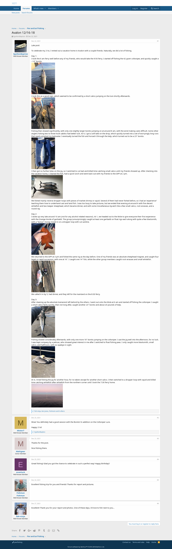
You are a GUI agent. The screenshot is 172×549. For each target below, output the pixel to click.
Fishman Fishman (21, 494)
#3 (158, 438)
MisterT (20, 430)
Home (16, 8)
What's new (38, 8)
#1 (158, 41)
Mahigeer (20, 451)
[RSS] (158, 542)
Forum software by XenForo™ (86, 547)
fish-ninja (20, 516)
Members (52, 8)
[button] (45, 8)
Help (148, 542)
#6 (158, 503)
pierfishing (18, 542)
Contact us (127, 542)
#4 (158, 459)
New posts (16, 12)
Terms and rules (138, 542)
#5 (158, 480)
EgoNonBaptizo (19, 36)
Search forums (27, 12)
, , (49, 411)
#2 (158, 418)
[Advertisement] (86, 21)
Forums (26, 8)
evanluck (20, 472)
